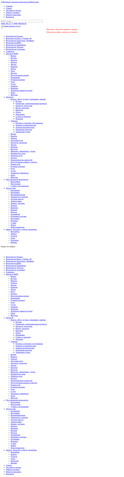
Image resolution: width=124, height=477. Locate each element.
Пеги (13, 71)
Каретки (14, 67)
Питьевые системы (18, 216)
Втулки (14, 58)
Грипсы (14, 62)
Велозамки (15, 192)
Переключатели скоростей (21, 160)
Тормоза (14, 86)
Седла (13, 84)
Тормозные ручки (23, 132)
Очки (13, 238)
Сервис (9, 8)
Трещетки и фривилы (19, 173)
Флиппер (14, 88)
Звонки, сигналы (18, 203)
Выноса (14, 60)
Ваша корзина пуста (12, 26)
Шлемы (14, 242)
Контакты (10, 17)
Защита (14, 234)
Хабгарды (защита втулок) (21, 90)
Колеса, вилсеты (22, 108)
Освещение (15, 214)
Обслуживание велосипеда (17, 179)
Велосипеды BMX (13, 43)
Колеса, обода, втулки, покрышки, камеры (28, 99)
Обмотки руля (16, 156)
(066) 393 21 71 (7, 24)
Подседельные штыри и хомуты (24, 162)
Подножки (15, 219)
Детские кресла (17, 199)
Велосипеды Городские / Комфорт (20, 41)
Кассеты (14, 149)
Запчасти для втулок (24, 106)
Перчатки (15, 240)
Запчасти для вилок (19, 143)
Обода (13, 69)
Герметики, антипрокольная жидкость (31, 103)
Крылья (14, 210)
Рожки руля (15, 164)
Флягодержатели (17, 227)
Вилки (13, 56)
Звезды (13, 64)
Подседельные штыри (20, 75)
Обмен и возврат (13, 13)
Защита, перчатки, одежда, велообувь (21, 229)
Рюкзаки (14, 221)
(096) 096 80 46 (20, 24)
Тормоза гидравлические (26, 125)
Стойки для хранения (19, 186)
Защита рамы (16, 201)
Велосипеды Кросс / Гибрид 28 (18, 38)
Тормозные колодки (24, 130)
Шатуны (14, 95)
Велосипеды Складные (15, 49)
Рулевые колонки (18, 80)
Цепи (13, 93)
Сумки (13, 223)
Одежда (14, 236)
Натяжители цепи (18, 153)
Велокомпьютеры (18, 195)
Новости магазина (13, 15)
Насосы (14, 212)
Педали (14, 73)
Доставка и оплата (13, 10)
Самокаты (10, 51)
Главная (9, 6)
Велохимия (15, 182)
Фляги (13, 225)
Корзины (14, 208)
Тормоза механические (25, 127)
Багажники (15, 190)
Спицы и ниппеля (23, 117)
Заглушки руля (17, 140)
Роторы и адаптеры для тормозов (29, 123)
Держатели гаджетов (19, 197)
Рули (13, 82)
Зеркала (14, 205)
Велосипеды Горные (14, 36)
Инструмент (16, 184)
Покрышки (15, 77)
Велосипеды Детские (14, 47)
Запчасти (9, 97)
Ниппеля (19, 110)
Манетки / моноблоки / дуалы (23, 151)
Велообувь (15, 232)
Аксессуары (11, 188)
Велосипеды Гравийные (16, 45)
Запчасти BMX (12, 54)
